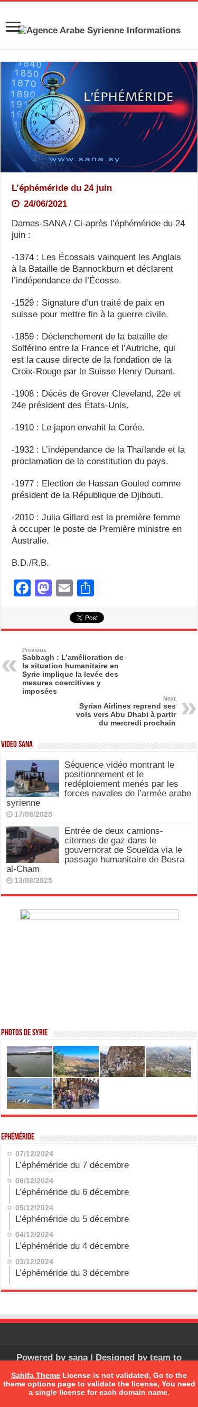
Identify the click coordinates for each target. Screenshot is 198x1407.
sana (78, 1358)
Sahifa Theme (35, 1375)
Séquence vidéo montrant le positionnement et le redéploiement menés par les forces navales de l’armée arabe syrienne (98, 784)
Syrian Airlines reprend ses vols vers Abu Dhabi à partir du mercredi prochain (126, 711)
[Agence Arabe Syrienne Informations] (99, 30)
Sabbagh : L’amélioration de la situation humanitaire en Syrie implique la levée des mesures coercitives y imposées (73, 671)
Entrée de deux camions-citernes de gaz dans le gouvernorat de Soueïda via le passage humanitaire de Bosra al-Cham (95, 850)
